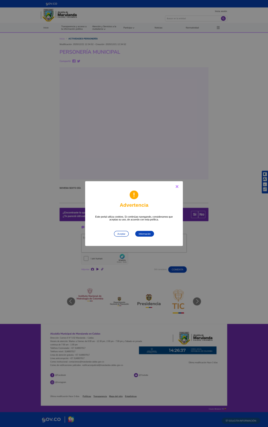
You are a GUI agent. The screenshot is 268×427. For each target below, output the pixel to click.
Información (145, 233)
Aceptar (121, 233)
